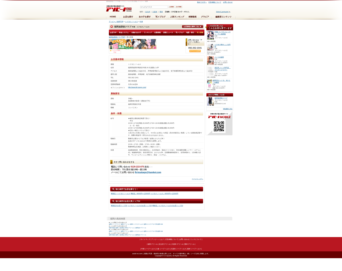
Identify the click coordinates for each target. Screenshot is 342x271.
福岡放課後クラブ (221, 98)
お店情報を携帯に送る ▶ (193, 27)
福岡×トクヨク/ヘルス (136, 224)
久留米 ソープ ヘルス (178, 249)
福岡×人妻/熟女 (120, 228)
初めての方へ (202, 2)
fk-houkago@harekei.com (148, 172)
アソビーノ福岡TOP (116, 22)
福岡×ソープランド (114, 224)
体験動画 (193, 17)
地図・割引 (190, 32)
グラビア (205, 17)
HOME (113, 17)
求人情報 (200, 32)
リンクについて (195, 239)
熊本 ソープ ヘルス (194, 249)
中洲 (141, 22)
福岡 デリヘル (153, 244)
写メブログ (161, 17)
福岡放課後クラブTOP (117, 37)
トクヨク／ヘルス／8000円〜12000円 (164, 194)
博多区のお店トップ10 (119, 206)
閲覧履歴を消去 (227, 109)
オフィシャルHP (195, 51)
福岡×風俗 (112, 228)
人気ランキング (177, 17)
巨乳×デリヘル (129, 228)
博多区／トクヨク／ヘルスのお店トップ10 (167, 206)
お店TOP (113, 32)
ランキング (148, 32)
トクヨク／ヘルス (131, 22)
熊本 (161, 12)
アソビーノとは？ (157, 239)
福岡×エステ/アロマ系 (150, 224)
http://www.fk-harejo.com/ (137, 87)
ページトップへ (197, 179)
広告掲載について (214, 2)
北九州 (147, 12)
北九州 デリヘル (164, 244)
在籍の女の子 (136, 32)
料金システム (124, 32)
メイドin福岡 (219, 57)
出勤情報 (157, 32)
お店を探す (128, 17)
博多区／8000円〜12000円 (140, 194)
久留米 (154, 12)
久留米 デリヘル (177, 244)
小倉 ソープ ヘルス (163, 249)
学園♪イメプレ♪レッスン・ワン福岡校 (223, 33)
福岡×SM (160, 224)
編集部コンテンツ (223, 17)
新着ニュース (168, 32)
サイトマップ (145, 239)
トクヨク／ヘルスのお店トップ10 (140, 206)
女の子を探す (145, 17)
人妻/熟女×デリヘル (140, 228)
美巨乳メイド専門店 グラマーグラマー (223, 69)
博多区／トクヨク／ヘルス (120, 194)
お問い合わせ (228, 2)
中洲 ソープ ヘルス (148, 249)
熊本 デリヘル (189, 244)
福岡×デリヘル (125, 224)
